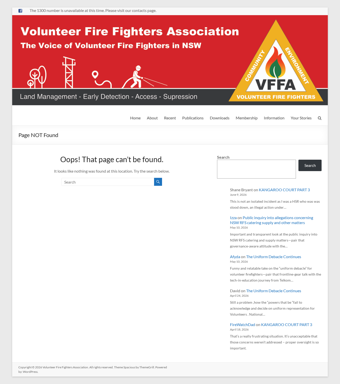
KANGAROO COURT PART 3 (284, 189)
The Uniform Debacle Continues (273, 256)
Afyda (235, 256)
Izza (233, 217)
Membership (247, 117)
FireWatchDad (242, 324)
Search (223, 157)
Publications (193, 117)
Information (274, 117)
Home (135, 117)
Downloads (219, 117)
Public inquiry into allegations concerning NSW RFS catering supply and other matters (271, 220)
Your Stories (301, 117)
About (152, 117)
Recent (170, 117)
